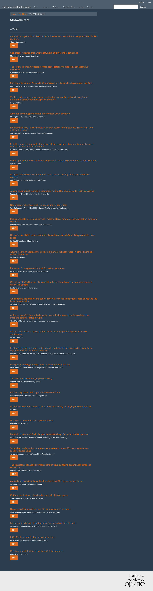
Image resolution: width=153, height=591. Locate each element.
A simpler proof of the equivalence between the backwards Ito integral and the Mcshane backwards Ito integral (49, 316)
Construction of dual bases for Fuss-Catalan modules (36, 551)
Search (143, 7)
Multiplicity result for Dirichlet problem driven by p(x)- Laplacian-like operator (49, 434)
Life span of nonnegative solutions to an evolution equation (40, 364)
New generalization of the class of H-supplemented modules (40, 509)
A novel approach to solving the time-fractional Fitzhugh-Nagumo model (46, 481)
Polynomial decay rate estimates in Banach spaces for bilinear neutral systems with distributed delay (51, 128)
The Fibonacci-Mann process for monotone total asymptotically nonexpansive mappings (49, 68)
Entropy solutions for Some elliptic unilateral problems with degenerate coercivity (51, 83)
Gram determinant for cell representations (31, 420)
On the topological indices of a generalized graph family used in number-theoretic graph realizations (51, 283)
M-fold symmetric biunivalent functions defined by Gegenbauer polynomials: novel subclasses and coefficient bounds (51, 145)
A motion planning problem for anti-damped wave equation (40, 113)
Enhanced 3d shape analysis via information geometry (37, 268)
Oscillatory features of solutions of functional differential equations (44, 52)
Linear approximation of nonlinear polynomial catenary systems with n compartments (53, 160)
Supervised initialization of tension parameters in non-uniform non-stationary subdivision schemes (49, 449)
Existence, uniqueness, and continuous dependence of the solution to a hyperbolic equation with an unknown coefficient (51, 349)
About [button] (36, 7)
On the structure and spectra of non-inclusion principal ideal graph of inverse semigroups (48, 332)
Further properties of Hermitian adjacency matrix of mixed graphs (43, 523)
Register (141, 2)
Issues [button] (45, 7)
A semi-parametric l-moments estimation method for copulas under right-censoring (52, 190)
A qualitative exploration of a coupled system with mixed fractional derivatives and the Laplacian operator (53, 299)
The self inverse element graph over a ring (31, 378)
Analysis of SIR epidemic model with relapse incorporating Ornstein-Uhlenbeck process (50, 175)
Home (14, 14)
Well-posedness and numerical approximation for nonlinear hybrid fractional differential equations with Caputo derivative (48, 98)
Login (149, 2)
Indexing (80, 7)
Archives (23, 14)
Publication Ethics (68, 7)
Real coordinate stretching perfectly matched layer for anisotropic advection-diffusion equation (53, 220)
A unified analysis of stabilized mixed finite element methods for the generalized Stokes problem (53, 37)
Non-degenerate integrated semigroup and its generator (38, 204)
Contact (89, 7)
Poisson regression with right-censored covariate (35, 392)
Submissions (56, 7)
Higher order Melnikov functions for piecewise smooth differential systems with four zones (52, 236)
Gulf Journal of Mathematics (16, 7)
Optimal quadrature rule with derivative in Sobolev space (39, 495)
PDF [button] (14, 45)
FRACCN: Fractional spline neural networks (32, 537)
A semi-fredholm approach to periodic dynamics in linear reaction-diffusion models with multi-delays (51, 253)
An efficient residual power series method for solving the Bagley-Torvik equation (50, 406)
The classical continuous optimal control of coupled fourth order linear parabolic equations (50, 466)
